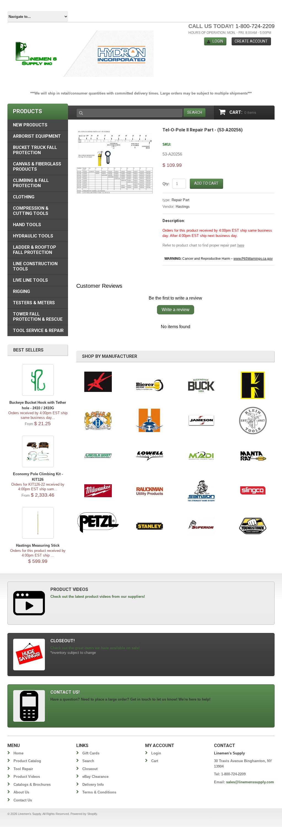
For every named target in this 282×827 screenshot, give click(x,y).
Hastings (183, 206)
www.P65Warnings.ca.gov (253, 259)
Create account (251, 41)
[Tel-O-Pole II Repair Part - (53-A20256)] (115, 130)
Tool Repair (23, 769)
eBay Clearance (95, 777)
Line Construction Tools (35, 266)
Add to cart (206, 183)
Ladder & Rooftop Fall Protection (34, 250)
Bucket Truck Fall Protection (35, 150)
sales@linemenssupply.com (250, 782)
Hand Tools (27, 224)
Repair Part (180, 200)
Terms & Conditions (99, 792)
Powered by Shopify (83, 813)
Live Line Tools (30, 280)
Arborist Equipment (37, 136)
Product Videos (26, 777)
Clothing (23, 197)
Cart (154, 761)
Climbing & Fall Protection (31, 183)
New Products (30, 125)
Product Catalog (27, 761)
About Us (21, 792)
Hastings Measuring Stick (37, 545)
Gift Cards (90, 753)
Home (18, 753)
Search (88, 761)
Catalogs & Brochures (32, 784)
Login (218, 41)
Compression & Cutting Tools (30, 211)
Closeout (89, 769)
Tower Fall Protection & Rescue (38, 316)
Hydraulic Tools (33, 236)
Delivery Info (93, 784)
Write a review (175, 309)
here (240, 245)
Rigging (21, 291)
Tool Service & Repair (38, 330)
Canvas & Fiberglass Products (37, 166)
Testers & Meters (34, 302)
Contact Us (22, 800)
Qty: (165, 184)
